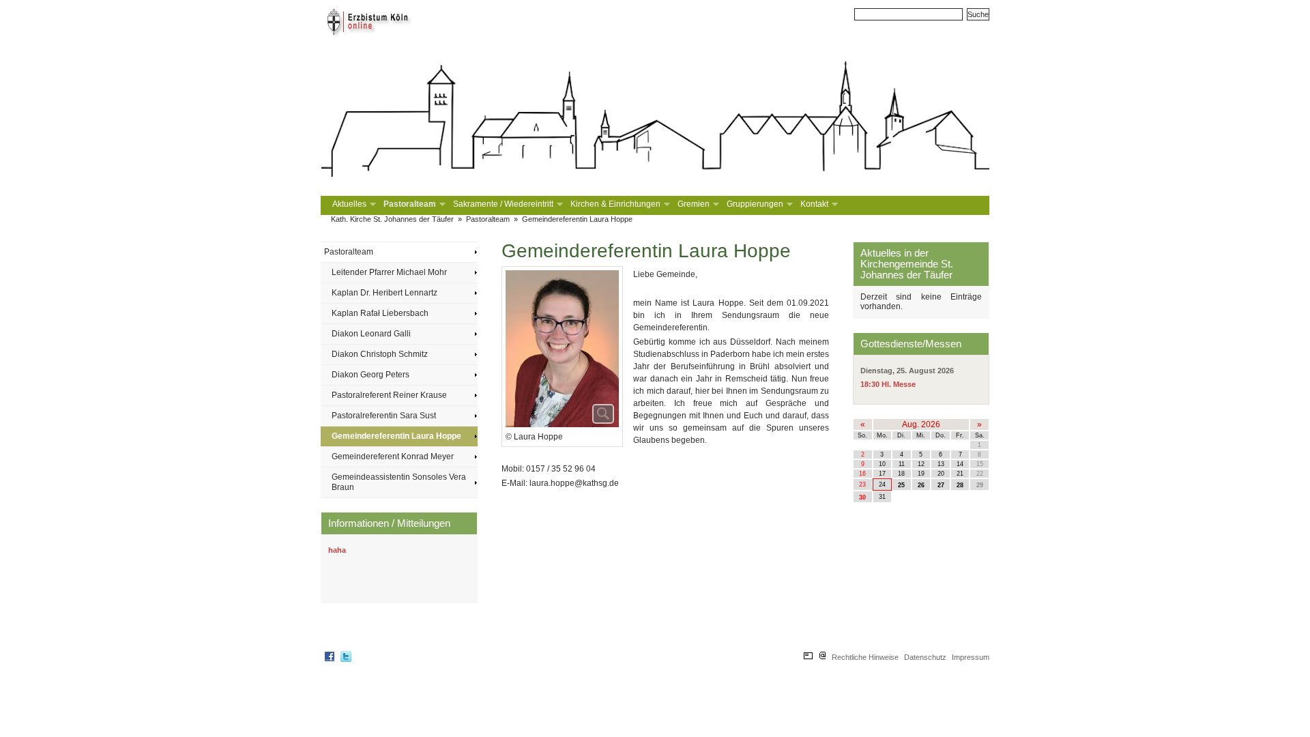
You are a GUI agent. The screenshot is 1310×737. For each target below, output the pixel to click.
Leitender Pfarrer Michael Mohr (389, 272)
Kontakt (813, 204)
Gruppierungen (754, 204)
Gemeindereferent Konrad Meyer (393, 456)
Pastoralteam (409, 204)
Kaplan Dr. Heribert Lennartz (384, 293)
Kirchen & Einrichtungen (614, 204)
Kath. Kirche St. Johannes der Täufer (392, 219)
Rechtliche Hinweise (865, 657)
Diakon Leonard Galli (371, 333)
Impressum (970, 657)
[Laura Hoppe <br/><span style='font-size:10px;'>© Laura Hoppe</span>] (562, 350)
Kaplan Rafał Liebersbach (380, 313)
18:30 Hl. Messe (888, 384)
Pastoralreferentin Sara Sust (384, 415)
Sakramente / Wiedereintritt (502, 204)
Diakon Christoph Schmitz (380, 354)
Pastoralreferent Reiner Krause (389, 395)
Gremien (693, 204)
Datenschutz (925, 657)
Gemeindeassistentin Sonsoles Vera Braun (399, 482)
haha (337, 550)
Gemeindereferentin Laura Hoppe (577, 219)
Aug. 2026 (921, 424)
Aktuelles (348, 204)
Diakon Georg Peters (370, 374)
